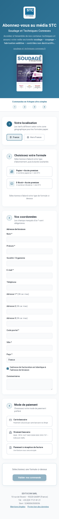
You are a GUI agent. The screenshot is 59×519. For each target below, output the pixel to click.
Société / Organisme (16, 258)
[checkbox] (8, 368)
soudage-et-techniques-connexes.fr (29, 48)
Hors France (35, 137)
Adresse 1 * (18, 294)
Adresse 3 (17, 318)
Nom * (9, 234)
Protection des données (38, 507)
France (16, 137)
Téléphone (11, 282)
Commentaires (13, 376)
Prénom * (11, 246)
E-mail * (10, 270)
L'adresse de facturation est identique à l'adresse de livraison (28, 368)
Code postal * (13, 330)
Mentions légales (17, 507)
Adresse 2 (17, 306)
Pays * (9, 354)
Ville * (9, 342)
